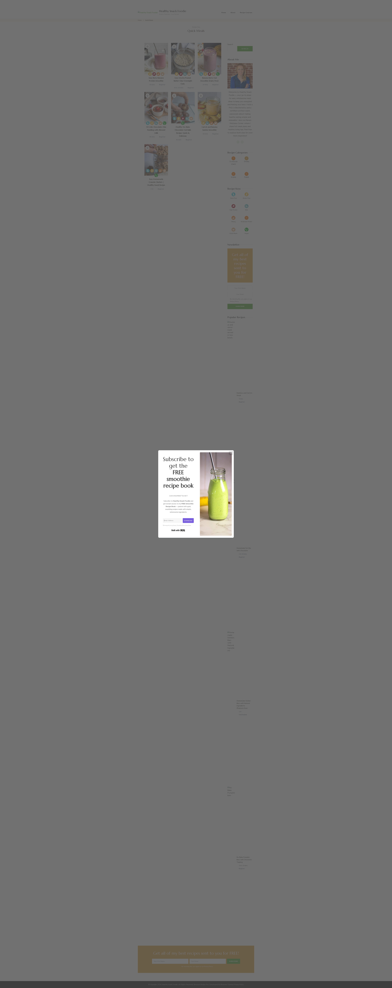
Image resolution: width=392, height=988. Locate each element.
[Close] (231, 453)
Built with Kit (178, 530)
